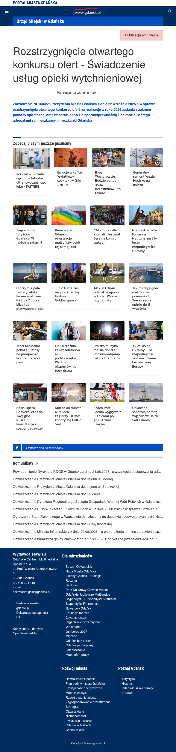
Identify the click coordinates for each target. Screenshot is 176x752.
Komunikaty (23, 463)
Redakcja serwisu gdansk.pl (28, 605)
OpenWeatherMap (25, 633)
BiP (18, 617)
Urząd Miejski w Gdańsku (40, 21)
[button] (169, 11)
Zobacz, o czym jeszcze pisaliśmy (42, 143)
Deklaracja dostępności (32, 612)
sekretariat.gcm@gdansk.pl (31, 591)
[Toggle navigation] (6, 11)
